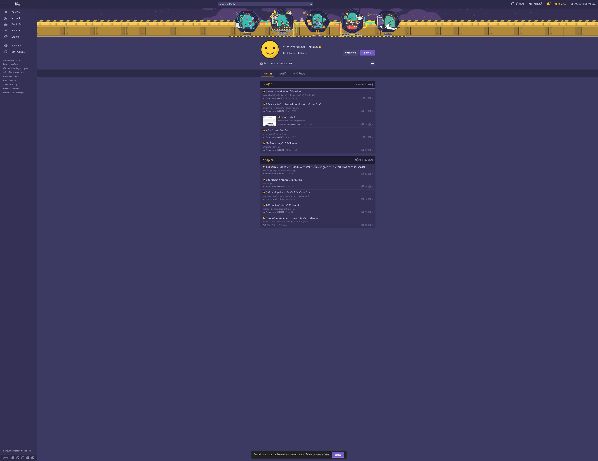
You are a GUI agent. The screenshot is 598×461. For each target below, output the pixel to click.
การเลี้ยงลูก (267, 171)
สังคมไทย (276, 147)
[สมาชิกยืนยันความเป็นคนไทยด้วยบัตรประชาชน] (319, 47)
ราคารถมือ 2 (288, 117)
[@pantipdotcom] (28, 458)
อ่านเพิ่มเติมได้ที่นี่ (321, 454)
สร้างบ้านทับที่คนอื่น (277, 130)
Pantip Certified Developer (13, 93)
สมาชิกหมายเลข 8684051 (273, 174)
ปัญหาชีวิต (280, 108)
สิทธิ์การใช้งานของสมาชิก (13, 72)
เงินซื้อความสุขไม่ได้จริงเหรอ (282, 143)
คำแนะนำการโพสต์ (10, 64)
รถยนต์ (281, 121)
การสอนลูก (291, 171)
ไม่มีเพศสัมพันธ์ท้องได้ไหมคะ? (282, 205)
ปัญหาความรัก (269, 108)
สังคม (284, 134)
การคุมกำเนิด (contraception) (275, 209)
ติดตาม (367, 52)
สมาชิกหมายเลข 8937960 (273, 212)
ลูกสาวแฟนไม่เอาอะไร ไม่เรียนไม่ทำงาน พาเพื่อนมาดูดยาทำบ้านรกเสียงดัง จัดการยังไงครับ (315, 167)
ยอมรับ (338, 455)
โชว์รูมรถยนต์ (299, 121)
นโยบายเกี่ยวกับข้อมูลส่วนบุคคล (15, 68)
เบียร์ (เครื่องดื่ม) (308, 95)
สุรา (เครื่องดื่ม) (269, 95)
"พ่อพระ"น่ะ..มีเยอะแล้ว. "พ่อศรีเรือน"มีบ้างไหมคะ (292, 218)
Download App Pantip (11, 89)
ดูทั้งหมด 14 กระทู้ (364, 84)
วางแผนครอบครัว (290, 196)
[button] (5, 4)
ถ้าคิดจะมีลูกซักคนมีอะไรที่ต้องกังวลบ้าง (288, 192)
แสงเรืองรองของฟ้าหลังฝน (273, 199)
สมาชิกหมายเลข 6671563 (273, 186)
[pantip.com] (17, 4)
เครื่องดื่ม (279, 95)
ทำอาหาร (267, 222)
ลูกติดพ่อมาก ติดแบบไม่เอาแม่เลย (284, 179)
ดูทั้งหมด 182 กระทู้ (364, 160)
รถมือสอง (289, 121)
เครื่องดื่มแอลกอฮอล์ (293, 95)
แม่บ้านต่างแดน (278, 222)
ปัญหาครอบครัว (292, 108)
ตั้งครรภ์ (291, 209)
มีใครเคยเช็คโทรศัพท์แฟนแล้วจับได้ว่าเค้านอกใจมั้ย (294, 104)
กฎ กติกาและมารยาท (11, 60)
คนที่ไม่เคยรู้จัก (269, 225)
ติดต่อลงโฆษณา (9, 80)
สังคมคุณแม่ (304, 196)
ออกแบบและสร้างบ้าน (272, 134)
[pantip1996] (23, 458)
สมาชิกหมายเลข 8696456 (273, 98)
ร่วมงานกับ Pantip (9, 85)
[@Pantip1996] (18, 458)
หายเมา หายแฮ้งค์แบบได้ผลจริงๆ (283, 91)
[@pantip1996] (33, 458)
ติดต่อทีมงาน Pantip (10, 76)
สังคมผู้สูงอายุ (302, 222)
